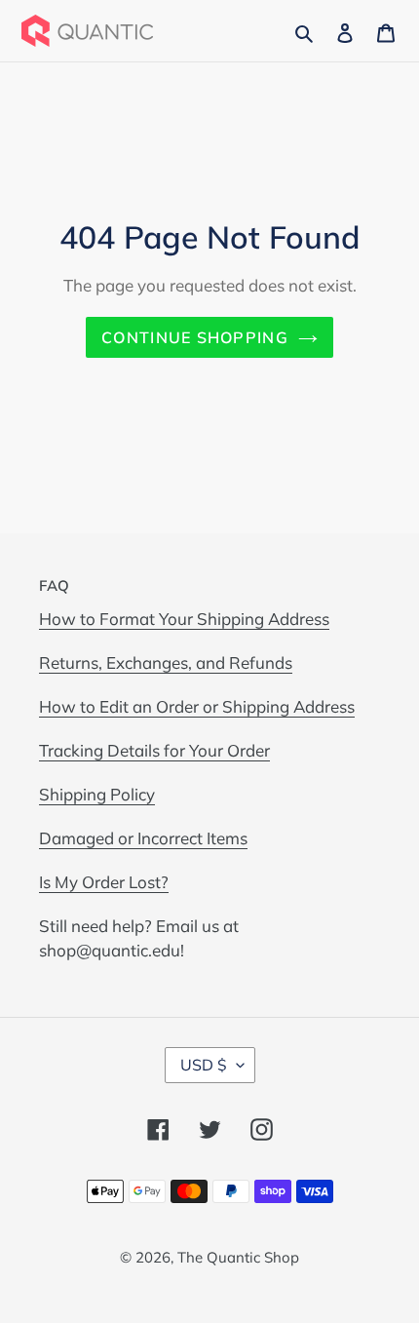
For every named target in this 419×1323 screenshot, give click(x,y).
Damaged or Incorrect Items (143, 838)
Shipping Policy (97, 794)
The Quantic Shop (238, 1257)
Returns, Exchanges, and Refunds (165, 662)
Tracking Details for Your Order (154, 750)
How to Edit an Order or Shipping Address (197, 706)
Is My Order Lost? (104, 882)
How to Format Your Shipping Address (184, 618)
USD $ (203, 1064)
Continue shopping (194, 337)
